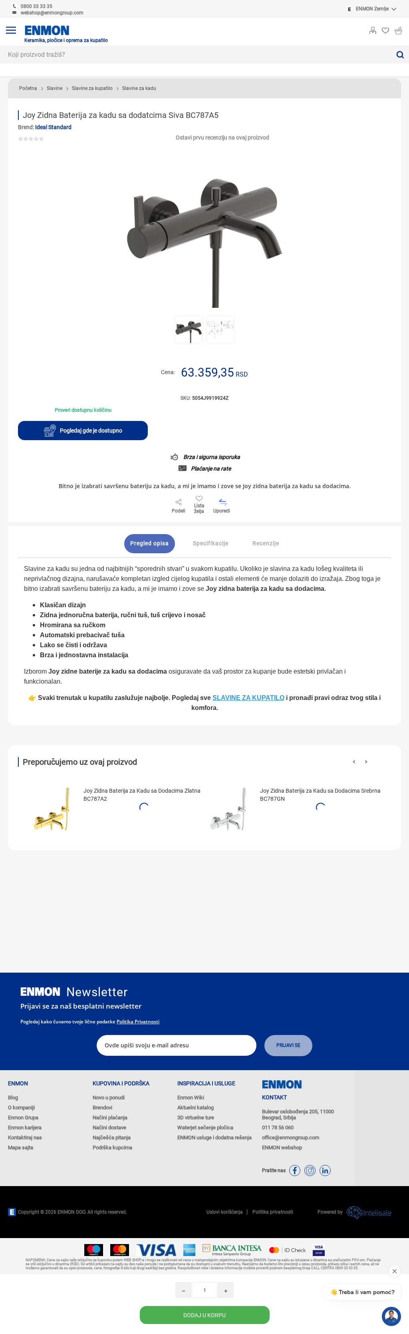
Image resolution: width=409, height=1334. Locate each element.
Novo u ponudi (109, 1098)
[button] (354, 762)
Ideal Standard (53, 127)
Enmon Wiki (190, 1098)
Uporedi (221, 511)
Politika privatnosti (138, 1021)
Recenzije (265, 543)
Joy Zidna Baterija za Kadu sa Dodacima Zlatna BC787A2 (142, 795)
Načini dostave (109, 1128)
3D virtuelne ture (195, 1118)
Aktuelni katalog (195, 1108)
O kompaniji (21, 1108)
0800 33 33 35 (36, 6)
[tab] (149, 543)
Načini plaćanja (110, 1118)
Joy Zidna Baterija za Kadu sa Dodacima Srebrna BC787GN (320, 795)
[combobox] (195, 55)
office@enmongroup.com (290, 1138)
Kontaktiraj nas (25, 1138)
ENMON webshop (282, 1148)
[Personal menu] (372, 28)
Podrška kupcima (112, 1148)
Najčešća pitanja (112, 1138)
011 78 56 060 (278, 1128)
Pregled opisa (149, 543)
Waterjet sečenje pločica (205, 1128)
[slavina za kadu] (53, 809)
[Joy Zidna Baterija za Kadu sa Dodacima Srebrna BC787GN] (229, 809)
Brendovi (102, 1108)
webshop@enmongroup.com (52, 13)
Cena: (168, 372)
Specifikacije (210, 543)
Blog (13, 1098)
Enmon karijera (25, 1128)
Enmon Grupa (23, 1118)
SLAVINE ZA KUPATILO (248, 697)
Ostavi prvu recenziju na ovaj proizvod (222, 137)
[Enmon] (40, 991)
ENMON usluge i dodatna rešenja (214, 1138)
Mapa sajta (20, 1148)
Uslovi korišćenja (224, 1212)
